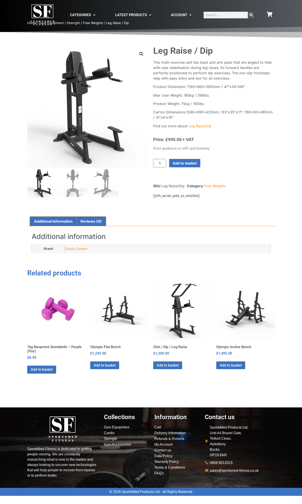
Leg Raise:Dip (200, 126)
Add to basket (185, 163)
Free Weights (215, 186)
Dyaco (70, 248)
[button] (141, 54)
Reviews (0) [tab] (91, 221)
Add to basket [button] (42, 369)
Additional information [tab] (53, 221)
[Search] (251, 15)
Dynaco (82, 248)
